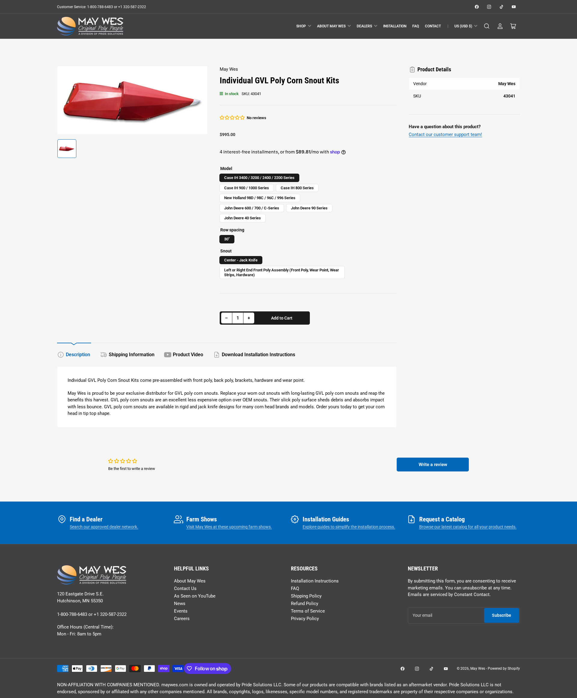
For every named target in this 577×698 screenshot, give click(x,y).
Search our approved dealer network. (104, 526)
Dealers (364, 26)
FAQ (415, 26)
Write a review (433, 464)
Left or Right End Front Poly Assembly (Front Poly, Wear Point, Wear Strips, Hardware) (281, 272)
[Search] (486, 26)
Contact (433, 26)
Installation (394, 26)
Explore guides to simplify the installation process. (349, 526)
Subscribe (501, 615)
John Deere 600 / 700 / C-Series (251, 208)
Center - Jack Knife (241, 260)
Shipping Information (131, 354)
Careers (182, 618)
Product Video (188, 354)
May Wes (229, 69)
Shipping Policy (306, 596)
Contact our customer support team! (445, 134)
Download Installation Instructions (258, 354)
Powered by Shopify (504, 668)
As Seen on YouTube (194, 596)
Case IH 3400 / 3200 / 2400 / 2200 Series (259, 177)
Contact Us (185, 588)
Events (181, 611)
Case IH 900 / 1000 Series (246, 188)
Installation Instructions (315, 581)
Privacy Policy (305, 618)
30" (227, 239)
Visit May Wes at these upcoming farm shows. (229, 526)
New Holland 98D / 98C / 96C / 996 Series (259, 198)
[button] (233, 117)
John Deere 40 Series (242, 218)
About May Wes (331, 26)
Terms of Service (308, 611)
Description (78, 354)
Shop (301, 26)
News (179, 603)
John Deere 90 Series (309, 208)
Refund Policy (304, 603)
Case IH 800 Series (297, 188)
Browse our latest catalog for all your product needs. (468, 526)
